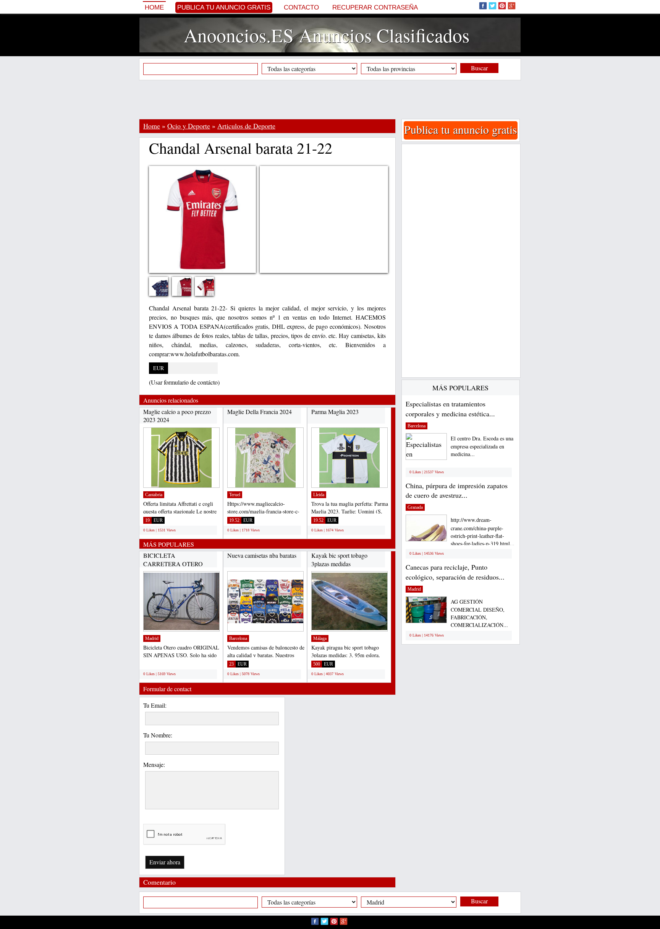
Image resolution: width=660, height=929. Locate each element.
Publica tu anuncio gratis (223, 7)
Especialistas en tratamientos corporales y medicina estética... (450, 408)
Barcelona (238, 638)
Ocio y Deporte (188, 125)
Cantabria (153, 494)
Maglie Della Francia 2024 (259, 412)
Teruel (234, 494)
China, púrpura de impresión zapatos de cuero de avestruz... (457, 490)
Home (154, 7)
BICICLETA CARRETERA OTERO (173, 559)
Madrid (152, 638)
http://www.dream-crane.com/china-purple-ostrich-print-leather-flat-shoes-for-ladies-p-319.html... (482, 531)
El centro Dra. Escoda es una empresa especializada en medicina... (482, 446)
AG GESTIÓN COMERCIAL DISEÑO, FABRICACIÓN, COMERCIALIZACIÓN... (479, 613)
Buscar (479, 68)
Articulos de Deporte (246, 125)
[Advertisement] (330, 99)
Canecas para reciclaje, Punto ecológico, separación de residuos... (455, 571)
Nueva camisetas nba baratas (261, 555)
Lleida (318, 494)
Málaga (320, 638)
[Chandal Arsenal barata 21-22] (164, 291)
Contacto (301, 7)
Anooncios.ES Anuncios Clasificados (326, 35)
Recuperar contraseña (375, 7)
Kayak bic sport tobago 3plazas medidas (339, 559)
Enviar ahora (164, 862)
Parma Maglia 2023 (335, 412)
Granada (415, 507)
